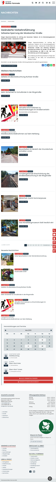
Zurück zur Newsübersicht (9, 65)
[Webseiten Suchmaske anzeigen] (43, 3)
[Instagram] (34, 471)
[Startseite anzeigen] (2, 2)
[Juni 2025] (51, 330)
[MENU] (53, 3)
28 (21, 349)
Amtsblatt (4, 455)
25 (49, 346)
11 (49, 340)
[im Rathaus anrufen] (32, 3)
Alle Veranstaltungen (29, 378)
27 (14, 349)
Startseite (3, 21)
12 (7, 343)
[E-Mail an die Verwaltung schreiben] (36, 3)
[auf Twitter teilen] (46, 65)
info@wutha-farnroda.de (7, 406)
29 (28, 349)
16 (35, 343)
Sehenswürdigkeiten (35, 460)
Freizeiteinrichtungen (7, 469)
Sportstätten (5, 473)
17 (42, 343)
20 (14, 346)
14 (21, 343)
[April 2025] (5, 330)
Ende (52, 245)
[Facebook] (30, 471)
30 (35, 349)
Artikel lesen (6, 80)
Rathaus (4, 450)
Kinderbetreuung (6, 463)
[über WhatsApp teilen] (51, 65)
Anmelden (4, 412)
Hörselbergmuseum (35, 465)
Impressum (5, 415)
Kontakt (4, 413)
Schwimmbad (5, 471)
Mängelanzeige (6, 454)
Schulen (4, 465)
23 (35, 346)
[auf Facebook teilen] (43, 65)
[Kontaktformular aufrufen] (39, 3)
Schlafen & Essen (34, 458)
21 (21, 346)
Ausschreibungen (6, 452)
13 (14, 343)
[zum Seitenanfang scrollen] (54, 479)
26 (7, 349)
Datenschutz (5, 417)
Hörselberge (33, 463)
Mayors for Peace (37, 441)
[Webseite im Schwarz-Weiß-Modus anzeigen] (47, 3)
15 (28, 343)
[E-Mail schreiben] (36, 3)
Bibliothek (32, 467)
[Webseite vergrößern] (49, 3)
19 (7, 346)
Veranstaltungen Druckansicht (29, 382)
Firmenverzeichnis (34, 450)
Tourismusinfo (33, 456)
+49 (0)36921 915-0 (5, 403)
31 (42, 349)
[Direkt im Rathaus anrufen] (32, 3)
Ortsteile (4, 448)
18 (49, 343)
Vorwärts (45, 245)
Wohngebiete (5, 462)
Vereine (4, 467)
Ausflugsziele (33, 462)
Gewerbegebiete (34, 448)
